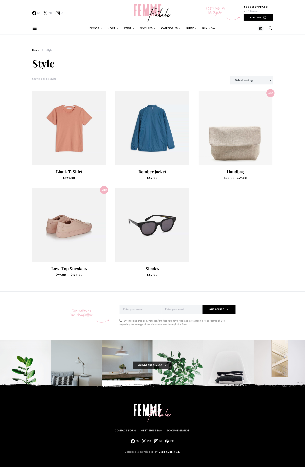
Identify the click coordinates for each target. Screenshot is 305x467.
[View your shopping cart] (260, 28)
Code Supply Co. (170, 451)
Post (127, 28)
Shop (190, 28)
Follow (256, 17)
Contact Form (125, 430)
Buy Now (208, 28)
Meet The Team (151, 430)
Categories (169, 28)
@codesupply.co (256, 7)
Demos (94, 28)
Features (146, 28)
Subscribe (216, 309)
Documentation (178, 430)
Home (112, 28)
